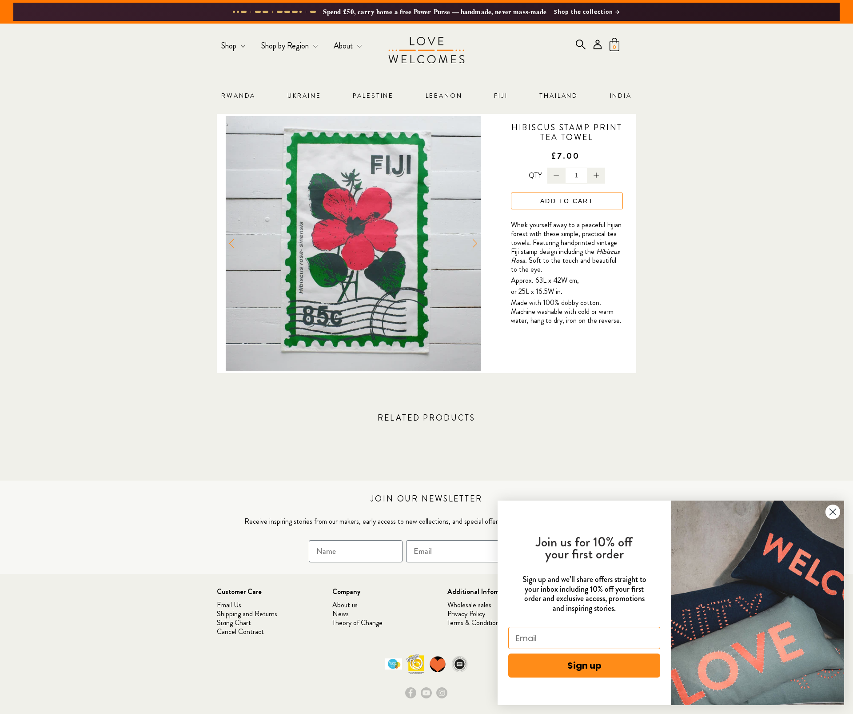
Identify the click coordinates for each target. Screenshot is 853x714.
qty (535, 175)
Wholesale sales (469, 605)
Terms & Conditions (474, 623)
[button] (475, 243)
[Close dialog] (833, 512)
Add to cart (567, 201)
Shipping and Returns (247, 614)
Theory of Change (357, 623)
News (340, 614)
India (621, 95)
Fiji (501, 95)
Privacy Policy (466, 614)
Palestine (373, 95)
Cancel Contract (240, 631)
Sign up (584, 665)
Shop (229, 46)
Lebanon (444, 95)
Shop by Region (286, 46)
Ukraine (304, 95)
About (344, 46)
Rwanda (238, 95)
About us (345, 605)
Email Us (229, 605)
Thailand (558, 95)
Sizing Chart (234, 623)
